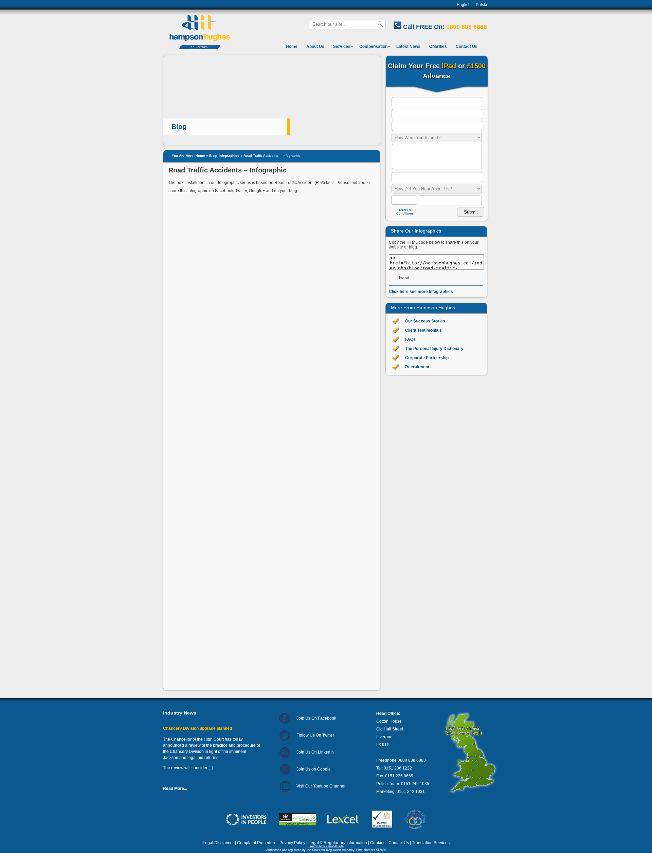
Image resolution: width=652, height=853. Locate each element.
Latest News (408, 46)
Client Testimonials (423, 330)
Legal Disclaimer (218, 842)
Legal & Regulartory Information (337, 842)
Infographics (229, 155)
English (464, 4)
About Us (315, 46)
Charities (438, 46)
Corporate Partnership (427, 357)
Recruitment (417, 367)
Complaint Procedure (256, 842)
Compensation (373, 46)
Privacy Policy (292, 842)
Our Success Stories (425, 321)
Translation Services (431, 842)
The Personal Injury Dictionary (434, 348)
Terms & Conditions (405, 211)
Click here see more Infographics (421, 291)
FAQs (410, 339)
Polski (481, 4)
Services (341, 46)
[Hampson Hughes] (199, 48)
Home (291, 46)
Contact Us (466, 46)
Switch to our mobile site (326, 846)
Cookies (377, 842)
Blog (213, 155)
